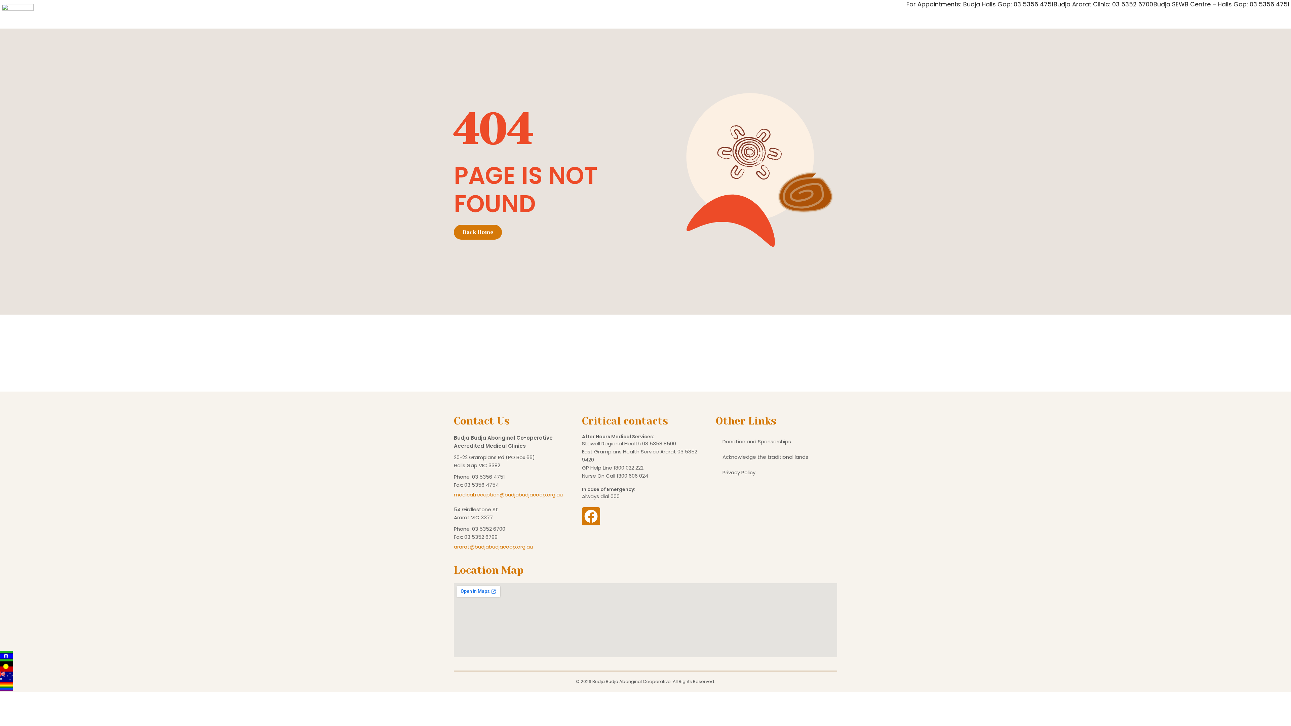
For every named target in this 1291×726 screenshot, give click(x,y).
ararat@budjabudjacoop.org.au (493, 546)
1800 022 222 (628, 467)
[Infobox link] (645, 7)
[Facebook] (591, 516)
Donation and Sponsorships (756, 441)
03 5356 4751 (488, 476)
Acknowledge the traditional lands (765, 456)
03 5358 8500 (659, 443)
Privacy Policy (738, 472)
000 (615, 496)
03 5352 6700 (488, 528)
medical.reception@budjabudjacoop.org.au (508, 494)
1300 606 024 (632, 475)
